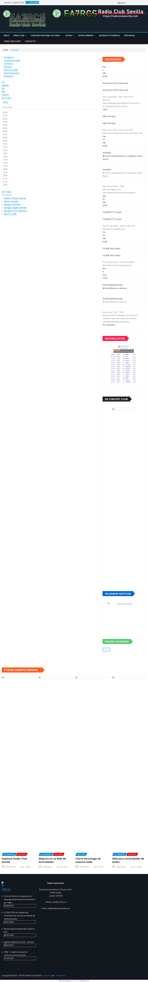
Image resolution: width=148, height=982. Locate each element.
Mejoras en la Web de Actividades (52, 860)
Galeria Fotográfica (109, 35)
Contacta (30, 41)
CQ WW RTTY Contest (112, 219)
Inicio (6, 35)
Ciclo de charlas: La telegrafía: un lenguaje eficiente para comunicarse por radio (19, 899)
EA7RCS (69, 35)
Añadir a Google (11, 201)
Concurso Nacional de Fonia (45, 35)
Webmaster (11, 867)
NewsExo (47, 975)
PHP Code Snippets (65, 981)
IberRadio (107, 169)
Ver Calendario (109, 325)
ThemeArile (60, 975)
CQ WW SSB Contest (111, 255)
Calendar (14, 50)
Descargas (129, 35)
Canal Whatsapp (12, 41)
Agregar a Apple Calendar (15, 207)
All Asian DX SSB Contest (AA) (115, 90)
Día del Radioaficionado (113, 298)
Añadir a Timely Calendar (15, 198)
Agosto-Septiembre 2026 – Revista (19, 942)
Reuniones (8, 76)
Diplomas (8, 66)
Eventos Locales (11, 70)
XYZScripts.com (84, 981)
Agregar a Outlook (12, 204)
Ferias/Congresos (11, 73)
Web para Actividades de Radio (128, 860)
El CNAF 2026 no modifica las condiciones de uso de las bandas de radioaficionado (19, 915)
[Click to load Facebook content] (106, 650)
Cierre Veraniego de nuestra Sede (88, 860)
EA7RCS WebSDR (85, 35)
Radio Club (19, 35)
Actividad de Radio (12, 60)
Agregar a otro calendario (15, 211)
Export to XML (10, 214)
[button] (6, 195)
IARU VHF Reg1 (109, 123)
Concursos (8, 63)
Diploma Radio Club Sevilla (14, 860)
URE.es (6, 889)
